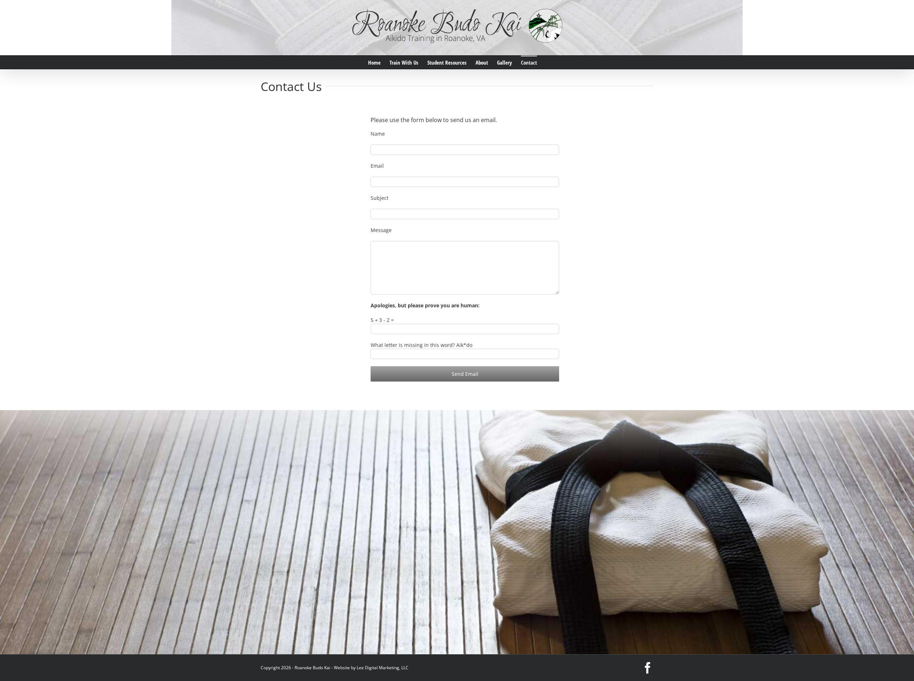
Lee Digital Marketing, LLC (382, 668)
